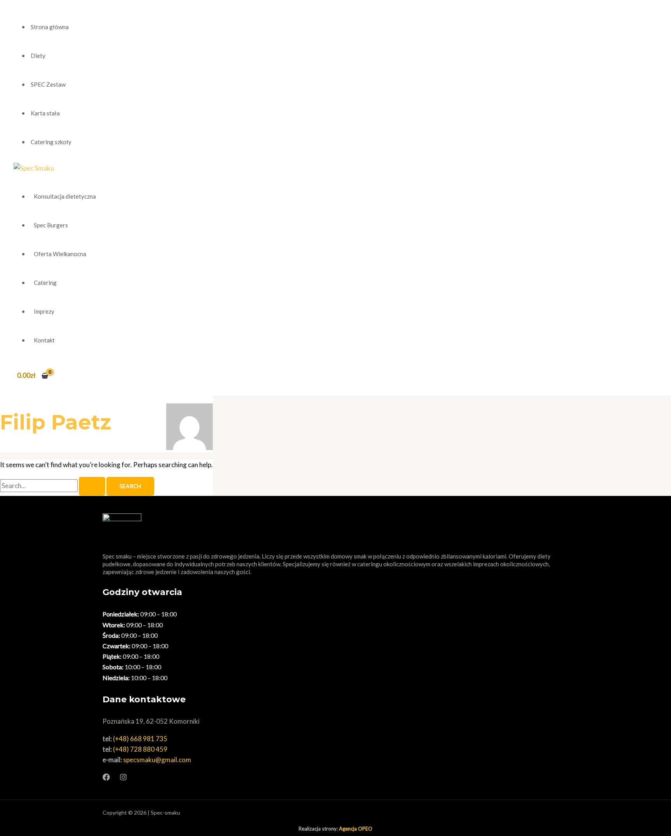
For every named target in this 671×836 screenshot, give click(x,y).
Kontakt (44, 340)
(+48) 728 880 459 (140, 749)
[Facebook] (106, 778)
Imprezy (44, 311)
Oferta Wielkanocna (60, 253)
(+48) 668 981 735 (140, 739)
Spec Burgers (51, 225)
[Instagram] (123, 778)
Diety (38, 55)
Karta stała (45, 113)
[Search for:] (53, 486)
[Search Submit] (92, 486)
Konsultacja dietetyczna (65, 196)
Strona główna (50, 26)
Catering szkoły (51, 141)
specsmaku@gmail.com (157, 760)
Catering (45, 282)
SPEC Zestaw (48, 84)
